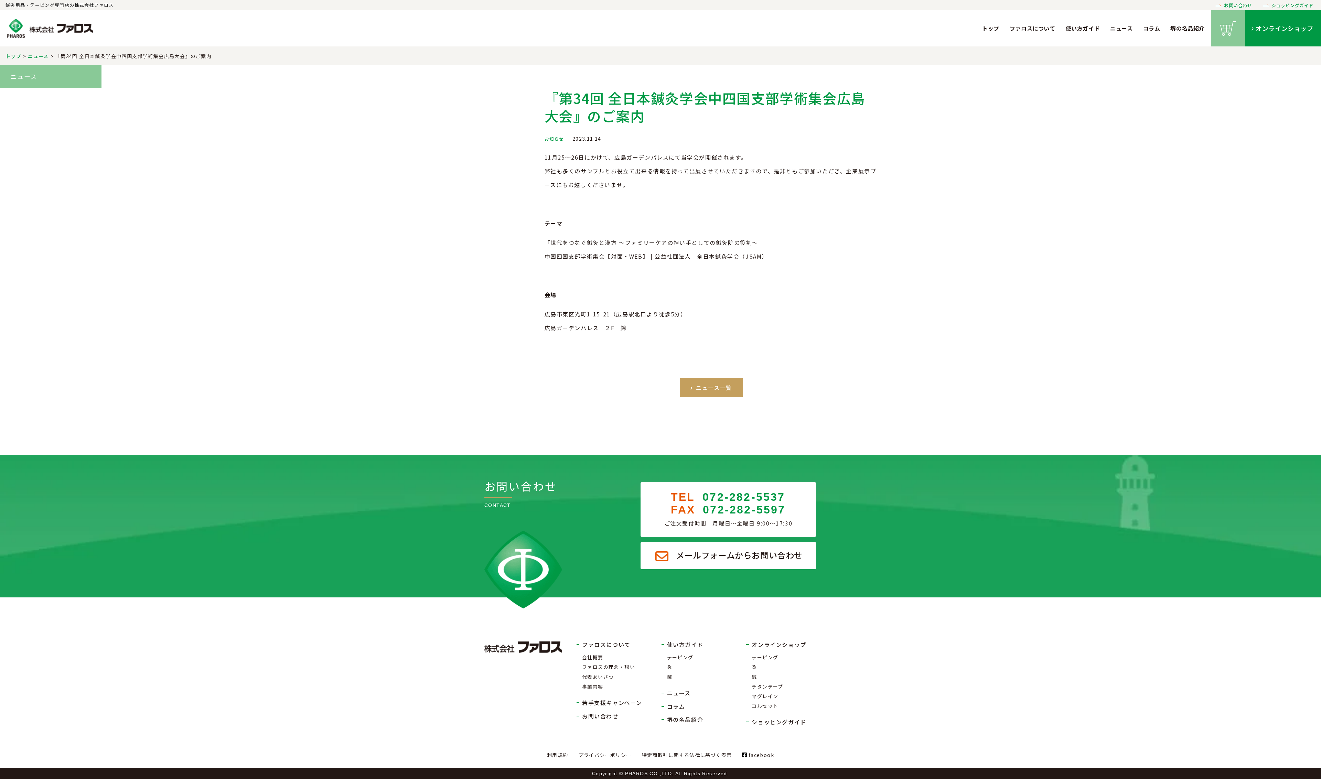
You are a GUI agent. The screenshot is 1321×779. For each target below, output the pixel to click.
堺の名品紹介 (1187, 28)
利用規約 (557, 754)
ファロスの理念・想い (608, 666)
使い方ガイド (1083, 28)
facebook (760, 754)
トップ (990, 28)
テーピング (680, 657)
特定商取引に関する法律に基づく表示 (687, 754)
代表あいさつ (598, 676)
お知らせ (554, 139)
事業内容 (592, 686)
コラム (1151, 28)
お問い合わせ (1238, 5)
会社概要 (592, 657)
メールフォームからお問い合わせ (739, 555)
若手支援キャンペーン (612, 703)
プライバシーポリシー (605, 754)
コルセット (765, 705)
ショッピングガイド (1292, 5)
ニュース (1121, 28)
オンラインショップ (1284, 28)
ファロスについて (1032, 28)
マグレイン (765, 696)
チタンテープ (767, 686)
